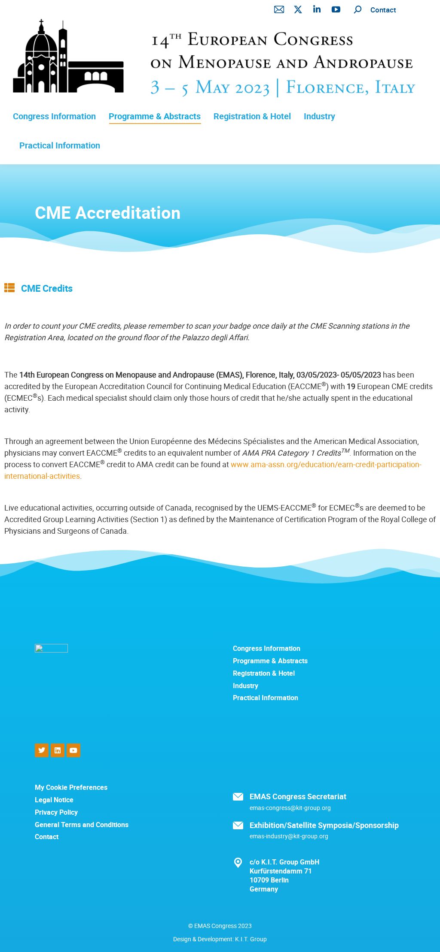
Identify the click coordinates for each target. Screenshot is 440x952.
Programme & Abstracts (270, 660)
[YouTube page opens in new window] (336, 9)
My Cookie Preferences (71, 787)
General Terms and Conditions (81, 824)
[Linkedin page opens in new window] (317, 9)
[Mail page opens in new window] (279, 9)
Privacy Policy (56, 812)
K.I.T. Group (251, 939)
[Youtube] (73, 750)
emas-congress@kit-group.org (290, 808)
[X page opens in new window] (298, 9)
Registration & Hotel (264, 673)
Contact (383, 10)
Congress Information (266, 648)
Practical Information (265, 697)
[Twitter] (42, 750)
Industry (245, 685)
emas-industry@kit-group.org (289, 836)
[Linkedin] (57, 750)
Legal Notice (54, 799)
